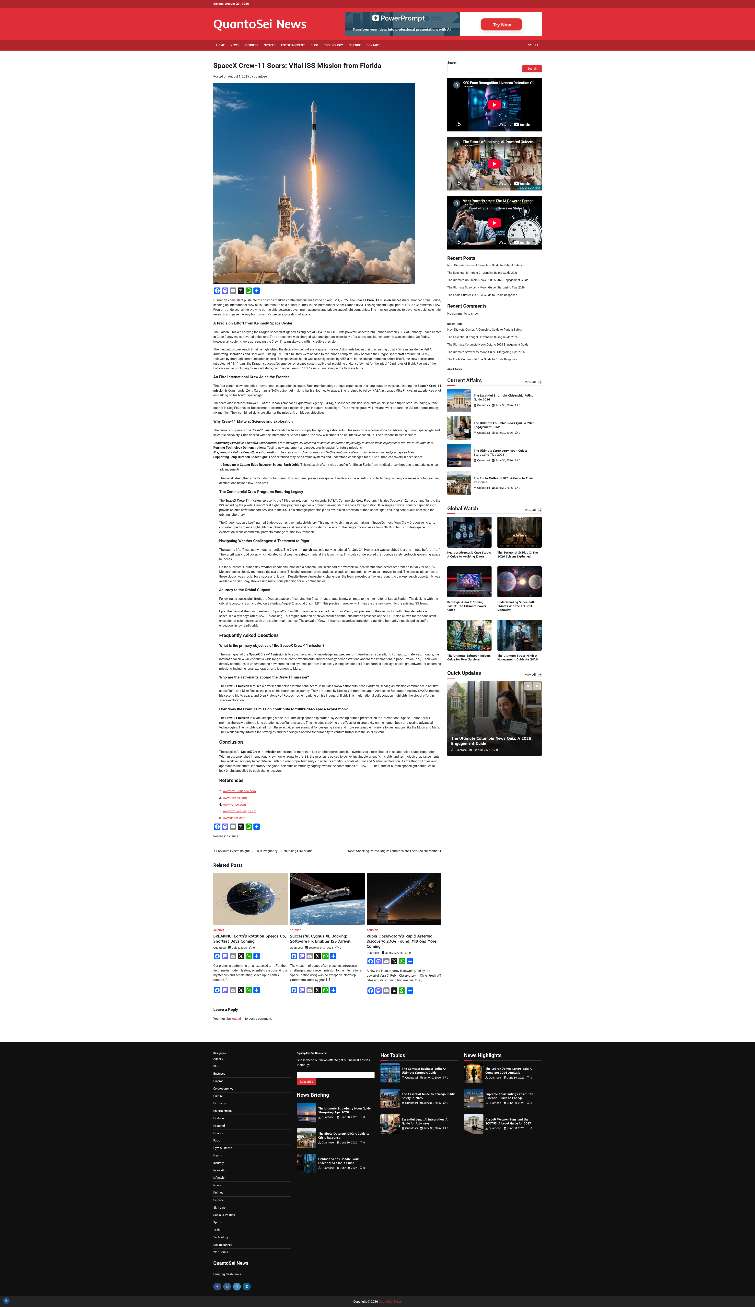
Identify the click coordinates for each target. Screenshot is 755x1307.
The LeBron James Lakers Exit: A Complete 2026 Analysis (508, 1070)
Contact (373, 45)
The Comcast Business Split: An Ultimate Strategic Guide (424, 1070)
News (234, 45)
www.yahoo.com (234, 804)
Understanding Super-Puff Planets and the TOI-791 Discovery (515, 606)
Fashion (218, 1118)
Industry (218, 1163)
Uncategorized (222, 1245)
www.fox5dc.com (235, 798)
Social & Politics (224, 1215)
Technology (333, 45)
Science (355, 45)
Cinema (218, 1081)
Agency (218, 1059)
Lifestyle (219, 1177)
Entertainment (293, 45)
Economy (219, 1103)
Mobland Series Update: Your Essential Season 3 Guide (338, 1161)
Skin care (219, 1207)
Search (452, 63)
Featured (219, 1126)
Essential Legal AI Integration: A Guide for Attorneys (424, 1121)
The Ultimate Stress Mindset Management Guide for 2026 (517, 657)
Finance (218, 1133)
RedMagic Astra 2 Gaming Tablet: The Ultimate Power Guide (466, 606)
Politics (218, 1192)
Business (251, 45)
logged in (237, 1018)
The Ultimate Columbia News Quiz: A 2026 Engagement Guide (487, 280)
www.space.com (234, 818)
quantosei (261, 76)
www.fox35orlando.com (239, 791)
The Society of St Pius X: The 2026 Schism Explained (517, 554)
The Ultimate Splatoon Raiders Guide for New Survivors (469, 657)
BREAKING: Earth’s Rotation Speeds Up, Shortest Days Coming (249, 939)
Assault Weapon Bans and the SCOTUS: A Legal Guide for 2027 (508, 1121)
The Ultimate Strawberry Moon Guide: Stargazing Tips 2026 (486, 287)
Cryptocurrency (223, 1088)
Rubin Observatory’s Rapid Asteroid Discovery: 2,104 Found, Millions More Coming (401, 941)
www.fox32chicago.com (239, 811)
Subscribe (306, 1081)
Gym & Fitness (222, 1148)
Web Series (220, 1252)
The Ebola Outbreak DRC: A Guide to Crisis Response (482, 295)
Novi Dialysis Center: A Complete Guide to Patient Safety (484, 265)
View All (530, 382)
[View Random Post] (530, 45)
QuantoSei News (260, 23)
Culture (218, 1096)
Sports (269, 45)
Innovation (220, 1170)
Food (216, 1140)
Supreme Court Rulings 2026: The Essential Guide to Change (509, 1096)
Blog (314, 45)
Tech (216, 1230)
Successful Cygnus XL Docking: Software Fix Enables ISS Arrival (320, 939)
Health (217, 1155)
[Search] (537, 45)
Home (220, 45)
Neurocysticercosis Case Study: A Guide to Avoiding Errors (469, 554)
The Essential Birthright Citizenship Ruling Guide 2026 (482, 273)
